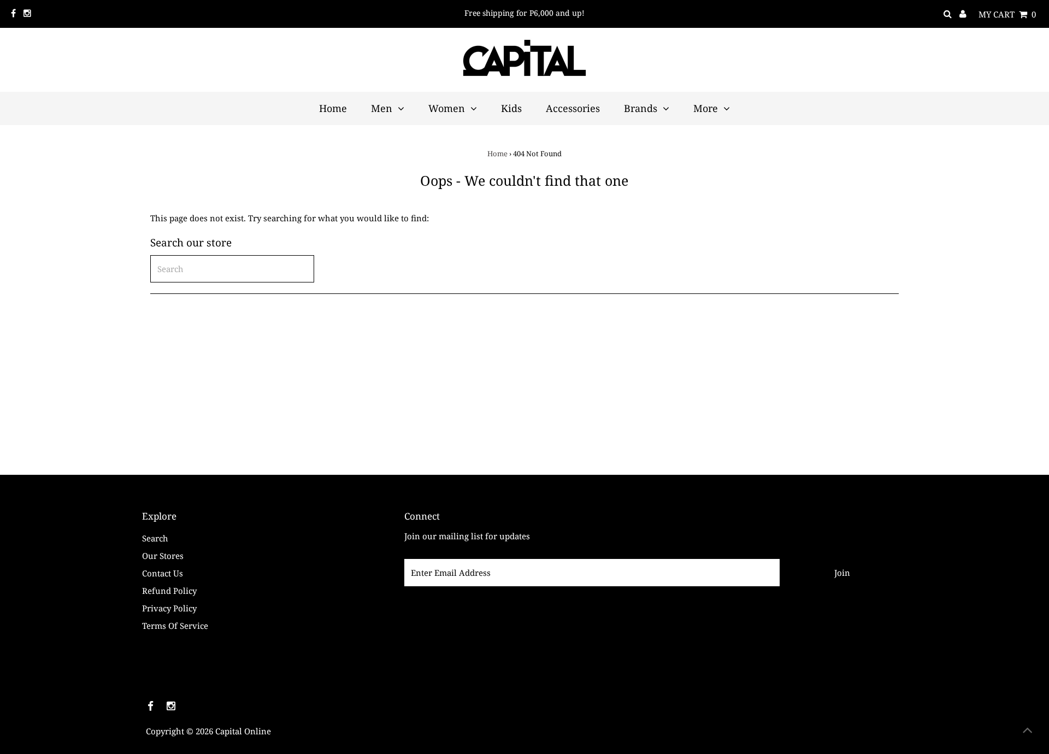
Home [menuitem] (333, 108)
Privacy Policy (169, 608)
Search (155, 538)
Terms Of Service (175, 625)
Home (497, 153)
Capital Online (243, 731)
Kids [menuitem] (511, 108)
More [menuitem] (705, 108)
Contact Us (162, 573)
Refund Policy (169, 590)
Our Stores (163, 555)
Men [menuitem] (381, 108)
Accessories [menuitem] (573, 108)
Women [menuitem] (446, 108)
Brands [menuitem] (640, 108)
